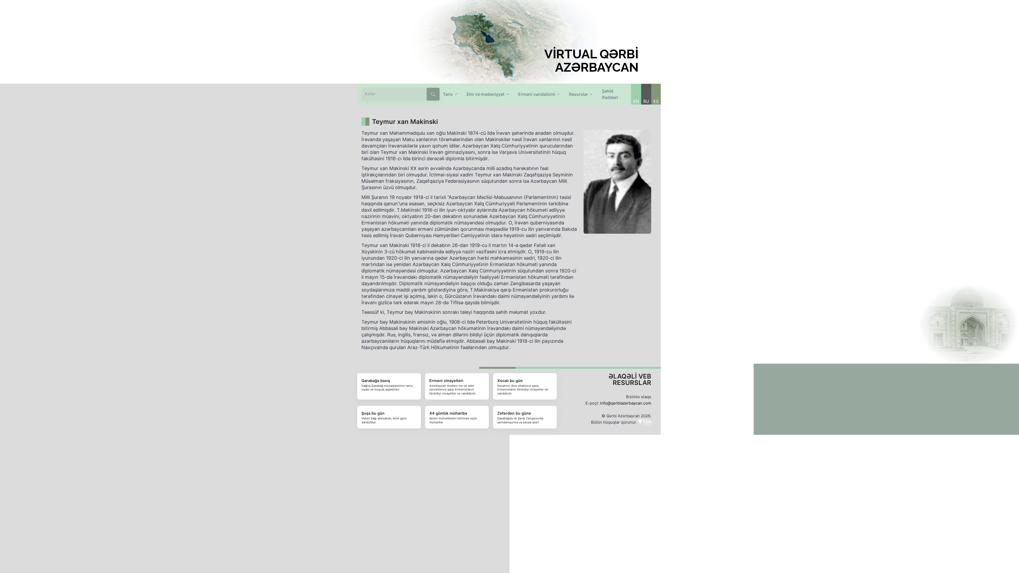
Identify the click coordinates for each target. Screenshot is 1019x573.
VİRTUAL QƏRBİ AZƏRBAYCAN (591, 60)
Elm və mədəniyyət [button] (485, 94)
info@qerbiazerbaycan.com (625, 403)
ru (646, 101)
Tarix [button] (448, 94)
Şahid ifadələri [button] (610, 94)
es (656, 101)
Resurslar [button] (578, 94)
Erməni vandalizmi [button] (536, 94)
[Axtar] (433, 94)
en (636, 101)
